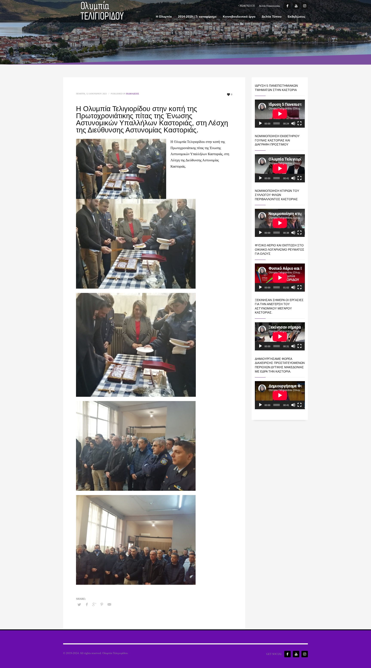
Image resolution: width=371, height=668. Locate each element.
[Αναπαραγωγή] (260, 123)
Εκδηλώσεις (132, 93)
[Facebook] (287, 6)
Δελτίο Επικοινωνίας (269, 6)
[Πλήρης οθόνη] (299, 123)
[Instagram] (304, 6)
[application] (280, 114)
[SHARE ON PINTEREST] (102, 604)
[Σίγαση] (293, 123)
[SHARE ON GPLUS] (94, 604)
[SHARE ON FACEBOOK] (87, 604)
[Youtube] (296, 6)
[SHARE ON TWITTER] (79, 604)
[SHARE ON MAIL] (109, 604)
